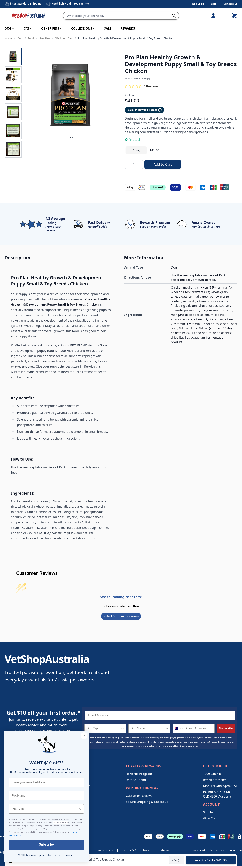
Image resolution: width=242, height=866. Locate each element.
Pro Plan (45, 38)
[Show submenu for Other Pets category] (60, 28)
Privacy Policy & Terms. (188, 746)
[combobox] (104, 728)
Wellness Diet (64, 38)
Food (31, 38)
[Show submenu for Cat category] (30, 28)
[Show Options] (122, 728)
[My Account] (214, 16)
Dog (19, 38)
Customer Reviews (139, 796)
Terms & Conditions (136, 850)
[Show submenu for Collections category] (93, 28)
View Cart (210, 818)
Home (8, 38)
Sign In (208, 812)
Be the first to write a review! (121, 616)
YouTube (236, 850)
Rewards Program (139, 774)
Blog (214, 3)
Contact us (230, 3)
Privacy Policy (103, 850)
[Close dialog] (84, 735)
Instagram (217, 850)
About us (198, 3)
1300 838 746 (80, 3)
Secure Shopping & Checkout (147, 802)
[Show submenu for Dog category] (13, 28)
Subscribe (226, 728)
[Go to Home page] (29, 15)
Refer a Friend (136, 780)
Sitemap (165, 850)
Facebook (199, 850)
